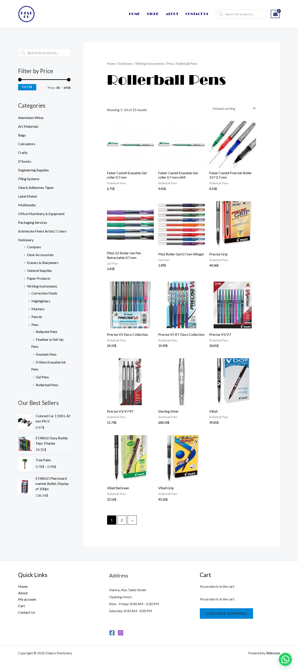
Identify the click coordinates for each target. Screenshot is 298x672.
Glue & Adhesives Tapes (36, 187)
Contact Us (26, 612)
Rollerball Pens (47, 385)
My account (27, 599)
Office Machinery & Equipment (41, 214)
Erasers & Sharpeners (42, 262)
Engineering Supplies (33, 170)
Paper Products (38, 278)
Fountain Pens (46, 354)
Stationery (26, 240)
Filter (27, 87)
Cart (21, 606)
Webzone (273, 653)
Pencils (36, 317)
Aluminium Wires (31, 117)
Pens (35, 324)
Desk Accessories (40, 255)
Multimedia (27, 205)
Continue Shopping (226, 613)
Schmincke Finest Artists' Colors (42, 231)
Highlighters (40, 301)
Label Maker (27, 196)
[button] (285, 659)
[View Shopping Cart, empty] (275, 14)
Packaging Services (32, 222)
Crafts (23, 152)
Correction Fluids (44, 293)
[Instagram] (120, 633)
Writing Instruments (42, 286)
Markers (38, 309)
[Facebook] (112, 633)
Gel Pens (42, 377)
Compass (34, 247)
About (23, 593)
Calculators (26, 144)
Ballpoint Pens (46, 331)
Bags (22, 135)
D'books (24, 161)
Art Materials (28, 126)
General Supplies (39, 270)
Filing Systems (28, 179)
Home (111, 63)
